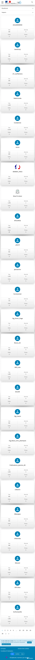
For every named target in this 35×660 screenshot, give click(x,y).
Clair (12, 654)
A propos (3, 648)
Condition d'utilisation (7, 651)
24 (27, 630)
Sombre (17, 654)
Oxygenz (27, 658)
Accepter (29, 642)
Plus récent (5, 8)
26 (2, 634)
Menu (2, 2)
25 (30, 630)
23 (23, 630)
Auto (22, 654)
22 (20, 630)
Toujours (4, 12)
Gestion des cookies (6, 644)
